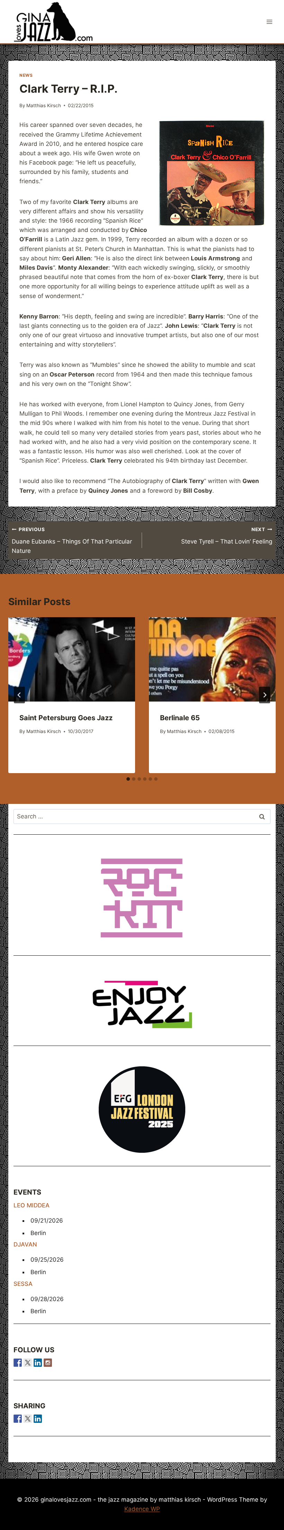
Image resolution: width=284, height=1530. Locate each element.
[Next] (264, 695)
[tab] (128, 779)
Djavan (25, 1244)
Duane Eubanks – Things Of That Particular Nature (72, 540)
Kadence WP (142, 1508)
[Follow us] (18, 1363)
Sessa (23, 1283)
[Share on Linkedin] (38, 1419)
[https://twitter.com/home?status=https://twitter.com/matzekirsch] (28, 1419)
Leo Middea (32, 1205)
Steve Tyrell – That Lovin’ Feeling (226, 536)
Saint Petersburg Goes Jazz (66, 718)
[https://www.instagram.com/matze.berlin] (48, 1363)
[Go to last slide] (19, 695)
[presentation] (71, 659)
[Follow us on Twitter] (28, 1363)
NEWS (26, 75)
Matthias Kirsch (43, 105)
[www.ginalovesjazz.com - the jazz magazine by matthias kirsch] (18, 1419)
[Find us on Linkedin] (38, 1363)
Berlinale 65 (180, 718)
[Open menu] (269, 21)
